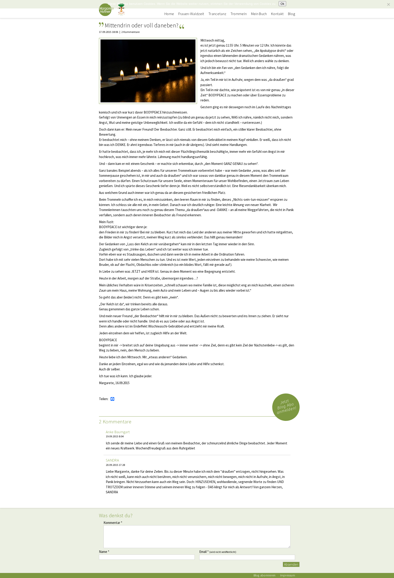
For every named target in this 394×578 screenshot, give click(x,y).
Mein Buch (259, 13)
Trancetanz (217, 13)
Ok (282, 3)
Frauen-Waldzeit (191, 13)
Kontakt (277, 13)
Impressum (287, 575)
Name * (104, 551)
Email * (217, 551)
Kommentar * (113, 522)
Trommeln (239, 13)
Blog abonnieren (265, 575)
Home (169, 13)
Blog (291, 13)
